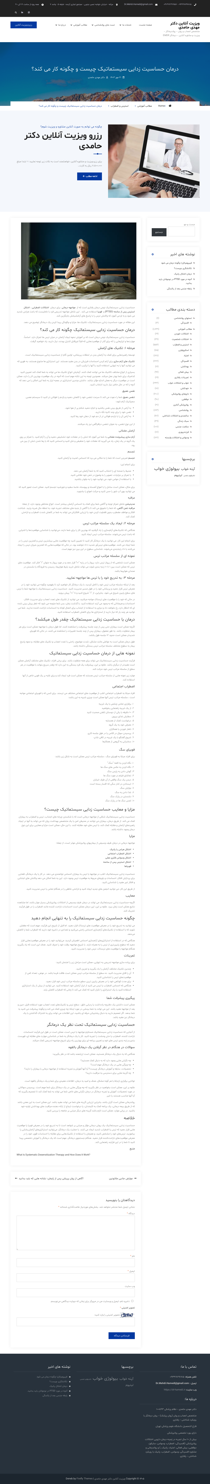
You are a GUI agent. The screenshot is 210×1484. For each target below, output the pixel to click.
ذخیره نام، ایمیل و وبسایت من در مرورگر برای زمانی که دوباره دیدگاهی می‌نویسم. (90, 1301)
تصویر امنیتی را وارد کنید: (106, 1315)
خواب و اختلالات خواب (178, 383)
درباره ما (62, 25)
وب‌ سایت (130, 1286)
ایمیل (131, 1271)
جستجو (159, 232)
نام (132, 1256)
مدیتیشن (130, 504)
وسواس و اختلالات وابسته (177, 437)
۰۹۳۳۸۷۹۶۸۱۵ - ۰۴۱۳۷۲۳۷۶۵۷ (177, 4)
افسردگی (185, 322)
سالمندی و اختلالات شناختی (175, 415)
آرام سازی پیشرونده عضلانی (121, 437)
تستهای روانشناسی (183, 318)
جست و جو (189, 224)
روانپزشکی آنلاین (181, 405)
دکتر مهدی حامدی (96, 77)
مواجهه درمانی (68, 307)
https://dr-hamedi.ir (174, 1390)
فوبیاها (127, 866)
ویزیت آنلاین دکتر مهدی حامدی (185, 25)
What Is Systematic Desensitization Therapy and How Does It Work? (53, 1155)
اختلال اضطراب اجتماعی (119, 853)
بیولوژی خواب (167, 469)
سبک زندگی (183, 421)
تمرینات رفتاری (181, 377)
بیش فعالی (183, 372)
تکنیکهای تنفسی (189, 476)
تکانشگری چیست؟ (183, 268)
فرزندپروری (183, 432)
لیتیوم (178, 475)
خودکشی (184, 388)
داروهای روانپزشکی (180, 394)
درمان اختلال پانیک (183, 274)
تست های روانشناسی (105, 25)
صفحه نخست (145, 25)
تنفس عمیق (129, 397)
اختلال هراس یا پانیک (120, 849)
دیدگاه (131, 1213)
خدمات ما (126, 25)
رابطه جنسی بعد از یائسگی (179, 288)
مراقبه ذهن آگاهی (126, 508)
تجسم (131, 458)
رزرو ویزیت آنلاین (23, 25)
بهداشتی (185, 366)
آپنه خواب (188, 469)
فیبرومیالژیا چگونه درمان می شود (176, 263)
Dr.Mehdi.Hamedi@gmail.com (138, 4)
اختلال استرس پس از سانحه (117, 862)
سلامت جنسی (182, 426)
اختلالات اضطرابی (40, 307)
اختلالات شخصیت (180, 339)
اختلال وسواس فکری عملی (118, 857)
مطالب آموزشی (80, 25)
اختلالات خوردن (181, 333)
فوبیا (99, 311)
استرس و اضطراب (120, 106)
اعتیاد (186, 355)
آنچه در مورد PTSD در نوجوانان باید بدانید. (47, 1391)
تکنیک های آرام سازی (124, 361)
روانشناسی (184, 410)
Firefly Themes (85, 1478)
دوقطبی (185, 399)
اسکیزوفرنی (183, 350)
